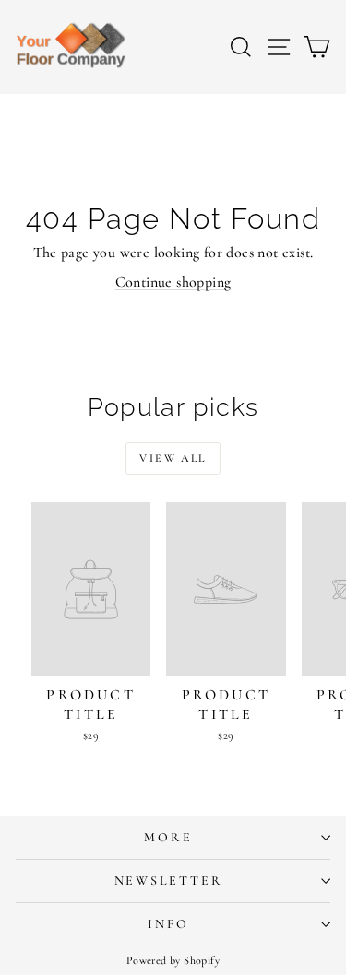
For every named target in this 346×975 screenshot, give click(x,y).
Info (168, 924)
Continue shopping (173, 282)
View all (172, 458)
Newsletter (168, 880)
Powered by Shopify (173, 960)
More (168, 837)
